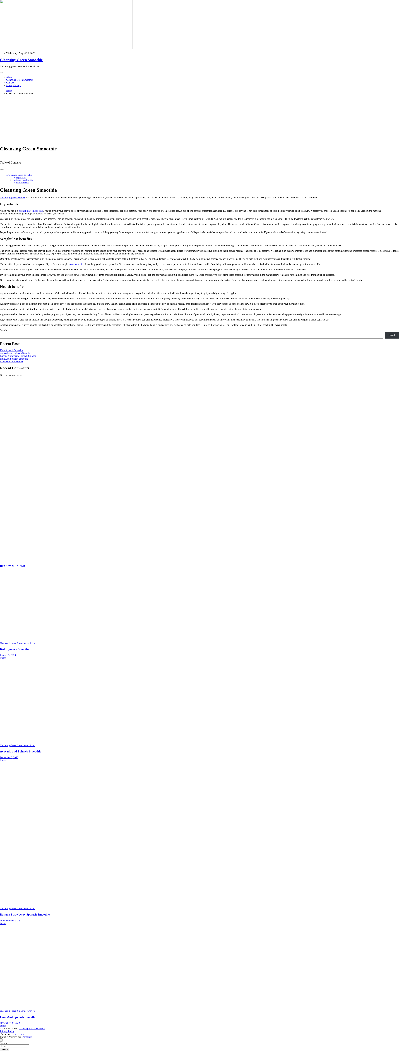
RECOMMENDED (12, 565)
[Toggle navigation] (1, 72)
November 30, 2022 (10, 920)
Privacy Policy (13, 85)
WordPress (27, 1037)
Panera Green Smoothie (11, 361)
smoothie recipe (76, 264)
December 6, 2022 (9, 757)
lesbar (3, 658)
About (9, 77)
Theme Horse (18, 1034)
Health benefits (22, 182)
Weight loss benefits (24, 180)
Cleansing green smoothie (12, 197)
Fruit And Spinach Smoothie (14, 358)
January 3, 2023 (8, 655)
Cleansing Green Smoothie (21, 60)
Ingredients (21, 177)
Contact (10, 82)
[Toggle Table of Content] (2, 169)
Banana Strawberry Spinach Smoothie (19, 356)
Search (3, 330)
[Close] (1, 1040)
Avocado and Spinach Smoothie (16, 353)
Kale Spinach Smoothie (11, 350)
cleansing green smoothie (31, 210)
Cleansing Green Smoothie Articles (17, 643)
